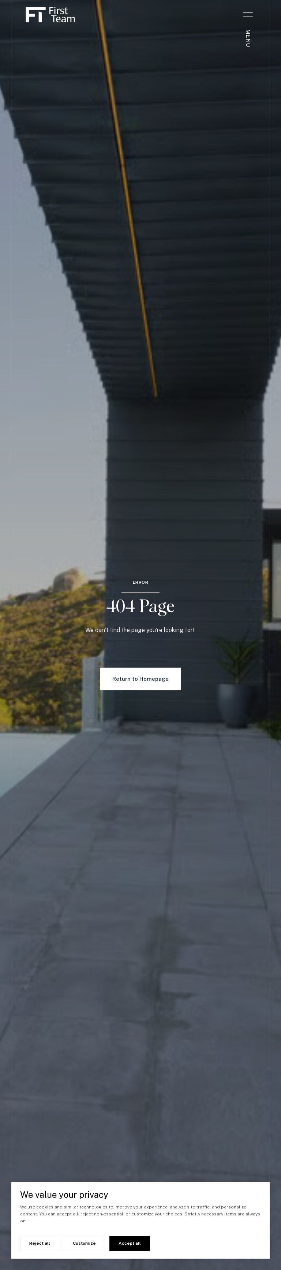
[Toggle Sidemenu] (248, 14)
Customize (84, 1243)
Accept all (130, 1243)
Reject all (39, 1243)
